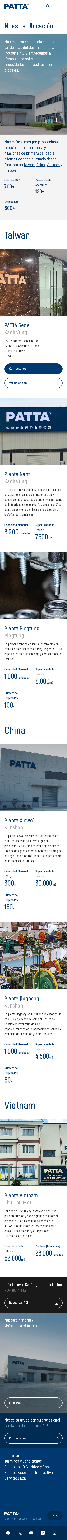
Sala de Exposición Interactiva (28, 1472)
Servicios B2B (15, 1478)
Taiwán (29, 164)
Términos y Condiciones (23, 1460)
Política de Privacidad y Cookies (29, 1466)
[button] (48, 6)
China (40, 164)
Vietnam (53, 164)
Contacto (11, 1455)
